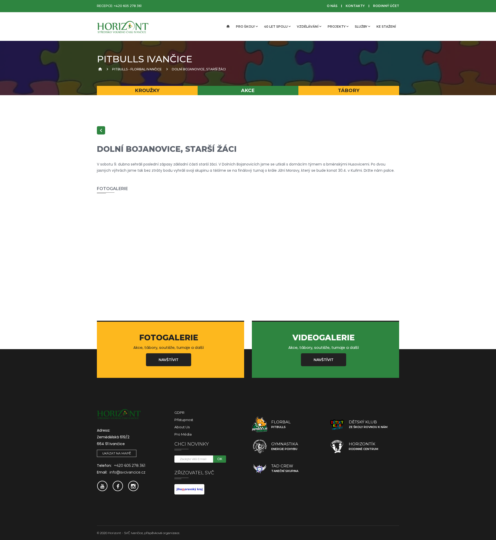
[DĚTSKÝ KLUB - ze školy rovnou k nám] (337, 424)
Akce (248, 90)
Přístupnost (183, 420)
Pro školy (245, 26)
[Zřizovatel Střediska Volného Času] (189, 488)
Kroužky (147, 90)
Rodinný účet (386, 6)
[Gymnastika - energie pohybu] (259, 446)
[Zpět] (101, 130)
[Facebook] (118, 486)
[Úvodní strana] (227, 26)
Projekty (337, 26)
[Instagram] (133, 486)
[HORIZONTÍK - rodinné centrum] (337, 446)
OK (219, 459)
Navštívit (169, 359)
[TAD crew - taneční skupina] (259, 468)
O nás (332, 6)
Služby (361, 26)
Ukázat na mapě (116, 453)
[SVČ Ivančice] (123, 26)
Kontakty (355, 6)
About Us (182, 427)
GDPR (179, 412)
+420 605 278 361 (128, 6)
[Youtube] (102, 486)
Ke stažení (386, 26)
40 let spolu (276, 26)
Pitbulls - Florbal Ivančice (137, 69)
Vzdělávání (308, 26)
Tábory (349, 90)
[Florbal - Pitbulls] (259, 424)
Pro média (183, 434)
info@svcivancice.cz (127, 472)
